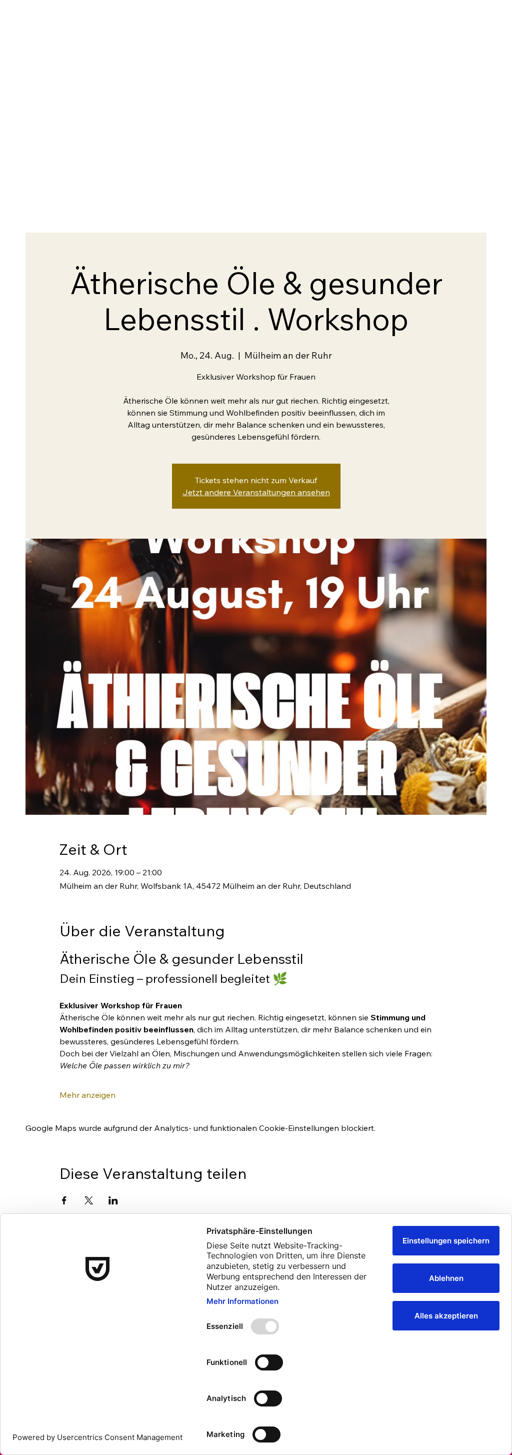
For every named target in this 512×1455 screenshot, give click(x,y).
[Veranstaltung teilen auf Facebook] (64, 1200)
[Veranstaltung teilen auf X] (89, 1200)
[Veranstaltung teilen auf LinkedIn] (113, 1200)
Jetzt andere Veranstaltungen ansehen (256, 492)
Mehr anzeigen (88, 1095)
